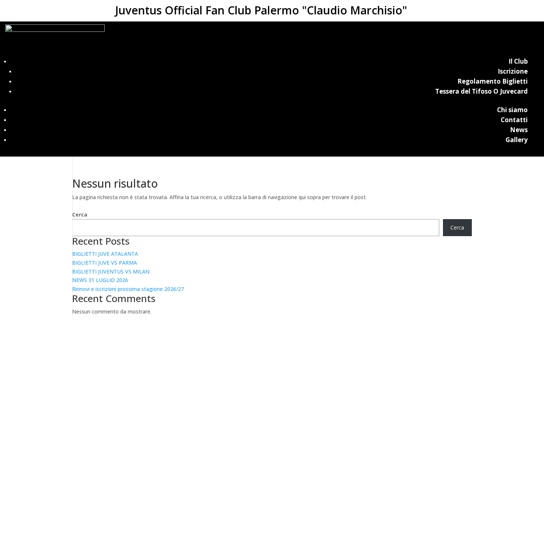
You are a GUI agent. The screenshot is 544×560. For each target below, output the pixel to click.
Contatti (514, 119)
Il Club (518, 61)
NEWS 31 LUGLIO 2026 (100, 280)
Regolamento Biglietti (492, 81)
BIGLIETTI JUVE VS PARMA (104, 262)
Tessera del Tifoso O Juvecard (481, 91)
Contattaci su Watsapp (50, 545)
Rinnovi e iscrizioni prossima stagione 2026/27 (128, 288)
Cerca (79, 214)
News (519, 129)
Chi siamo (512, 109)
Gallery (517, 139)
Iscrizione (513, 71)
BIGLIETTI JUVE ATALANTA (105, 253)
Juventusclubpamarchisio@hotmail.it (272, 385)
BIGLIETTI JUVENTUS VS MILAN (111, 271)
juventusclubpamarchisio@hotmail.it (272, 555)
